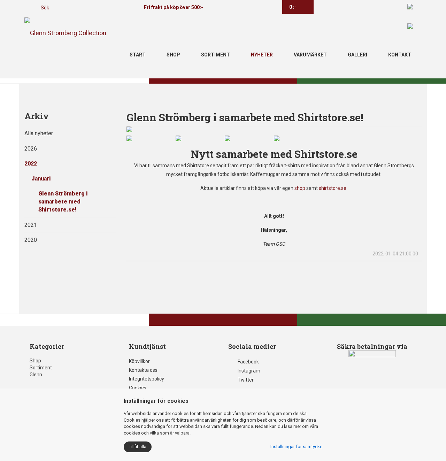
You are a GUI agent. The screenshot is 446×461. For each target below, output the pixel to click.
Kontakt (399, 54)
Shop (173, 54)
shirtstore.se (333, 188)
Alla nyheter (38, 133)
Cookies (137, 388)
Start (138, 54)
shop (299, 188)
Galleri (357, 54)
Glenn (36, 374)
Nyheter (262, 54)
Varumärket (310, 54)
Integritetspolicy (146, 379)
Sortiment (215, 54)
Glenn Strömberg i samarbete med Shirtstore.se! (63, 201)
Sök (45, 7)
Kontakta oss (143, 370)
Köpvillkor (139, 361)
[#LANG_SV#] (410, 6)
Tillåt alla (137, 446)
